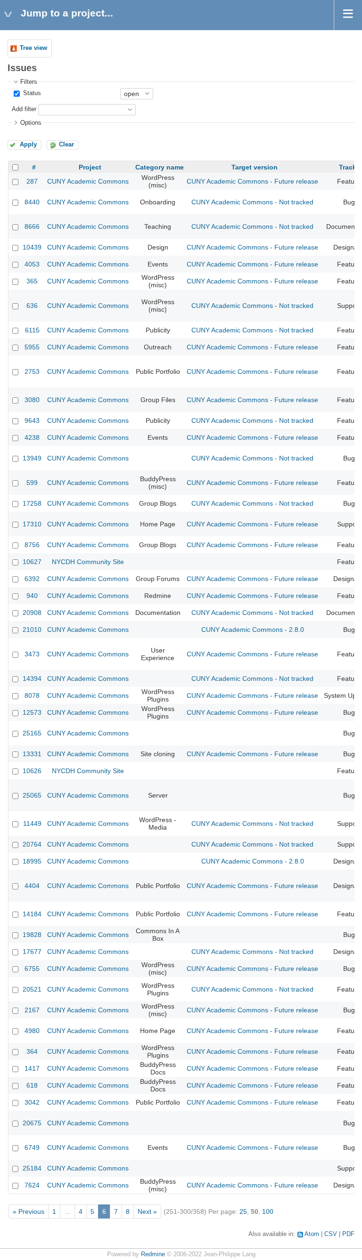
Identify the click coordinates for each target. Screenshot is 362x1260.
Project (90, 167)
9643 (32, 420)
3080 (32, 400)
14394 (32, 678)
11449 (32, 823)
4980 (32, 1030)
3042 (32, 1102)
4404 (32, 885)
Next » (147, 1211)
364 (32, 1051)
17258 (32, 503)
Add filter (24, 109)
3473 (32, 654)
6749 (32, 1147)
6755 (32, 968)
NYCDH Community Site (88, 561)
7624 (32, 1185)
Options (30, 123)
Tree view (33, 48)
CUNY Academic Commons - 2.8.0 (252, 629)
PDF (348, 1234)
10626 (32, 771)
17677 (32, 951)
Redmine (153, 1254)
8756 (32, 545)
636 (32, 305)
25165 (32, 733)
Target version (254, 167)
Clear (66, 144)
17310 (32, 524)
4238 (32, 437)
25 (243, 1211)
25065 (32, 795)
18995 (32, 861)
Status (31, 93)
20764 (32, 844)
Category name (159, 167)
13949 (32, 458)
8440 (32, 202)
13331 (32, 754)
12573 (32, 712)
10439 (32, 247)
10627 (32, 561)
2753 (32, 371)
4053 (32, 264)
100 (267, 1211)
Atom (311, 1234)
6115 (32, 330)
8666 (32, 226)
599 (32, 482)
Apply (28, 144)
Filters (28, 82)
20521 (32, 989)
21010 (32, 629)
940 (32, 595)
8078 (32, 695)
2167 (32, 1010)
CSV (330, 1234)
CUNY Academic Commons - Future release (252, 181)
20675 (32, 1123)
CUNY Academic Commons (88, 181)
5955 (32, 347)
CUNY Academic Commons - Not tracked (252, 202)
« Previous (28, 1211)
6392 (32, 578)
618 (32, 1085)
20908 (32, 612)
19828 (32, 934)
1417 (32, 1068)
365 (32, 281)
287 (32, 181)
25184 (32, 1168)
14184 (32, 914)
